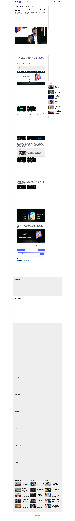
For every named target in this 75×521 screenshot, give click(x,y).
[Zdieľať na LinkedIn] (22, 260)
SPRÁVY (27, 1)
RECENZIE (33, 1)
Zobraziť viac (55, 116)
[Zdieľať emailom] (26, 260)
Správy (20, 6)
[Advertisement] (31, 20)
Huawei (17, 6)
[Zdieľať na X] (20, 260)
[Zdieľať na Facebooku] (18, 260)
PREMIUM (24, 1)
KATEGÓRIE (38, 1)
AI (35, 1)
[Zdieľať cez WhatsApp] (24, 260)
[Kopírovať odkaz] (28, 260)
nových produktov (41, 58)
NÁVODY (30, 1)
